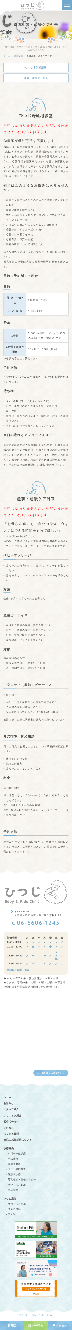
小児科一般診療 (17, 1153)
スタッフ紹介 (11, 1109)
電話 (13, 1325)
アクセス (61, 1325)
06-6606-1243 (38, 923)
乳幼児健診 (14, 1164)
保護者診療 (14, 1174)
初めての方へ (11, 1121)
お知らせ (9, 1103)
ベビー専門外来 (17, 1169)
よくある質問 (11, 1133)
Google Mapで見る (53, 1073)
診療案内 (9, 1148)
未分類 (12, 1214)
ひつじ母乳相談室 (36, 67)
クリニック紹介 (13, 1115)
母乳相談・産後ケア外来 (22, 1179)
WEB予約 (38, 1325)
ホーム (7, 1097)
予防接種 (13, 1158)
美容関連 (13, 1190)
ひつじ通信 (10, 1198)
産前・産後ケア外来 (36, 78)
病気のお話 (14, 1209)
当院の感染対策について (18, 1139)
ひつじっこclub (17, 1184)
